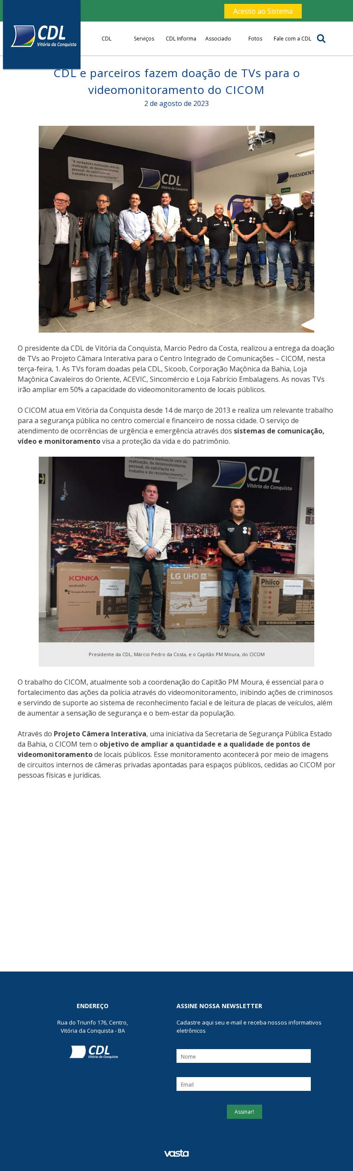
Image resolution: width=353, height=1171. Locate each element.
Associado (218, 38)
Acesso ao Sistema (263, 11)
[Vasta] (176, 1153)
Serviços (144, 38)
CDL (106, 38)
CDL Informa (181, 38)
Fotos (255, 38)
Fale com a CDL (292, 38)
